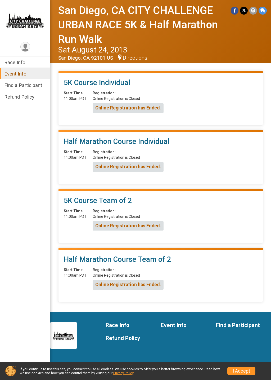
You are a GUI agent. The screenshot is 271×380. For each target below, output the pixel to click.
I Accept (241, 371)
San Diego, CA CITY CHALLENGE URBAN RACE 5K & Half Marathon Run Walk (138, 25)
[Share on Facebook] (234, 10)
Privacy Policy (123, 373)
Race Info (14, 62)
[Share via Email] (253, 10)
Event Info (15, 74)
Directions (135, 58)
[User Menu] (25, 47)
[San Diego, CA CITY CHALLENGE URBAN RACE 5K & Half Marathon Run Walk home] (25, 20)
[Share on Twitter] (244, 10)
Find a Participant (23, 85)
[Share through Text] (263, 10)
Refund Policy (19, 97)
